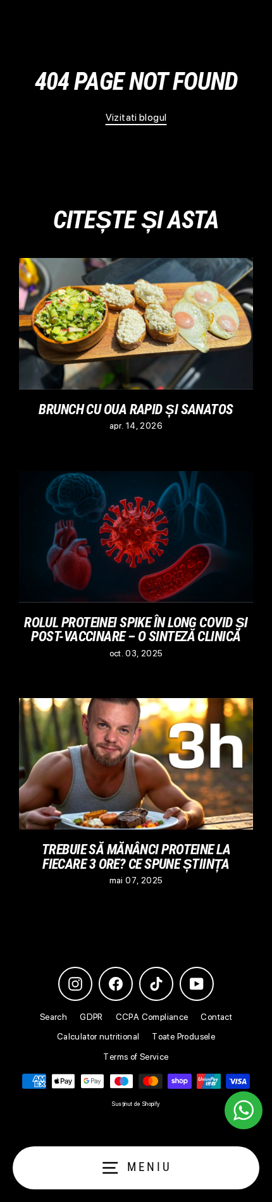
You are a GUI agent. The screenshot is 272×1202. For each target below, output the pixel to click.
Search (53, 1017)
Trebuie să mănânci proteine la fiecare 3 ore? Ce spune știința (136, 856)
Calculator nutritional (98, 1036)
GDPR (91, 1017)
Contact (216, 1017)
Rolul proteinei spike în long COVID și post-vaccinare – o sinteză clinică (136, 629)
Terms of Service (135, 1057)
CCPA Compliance (152, 1017)
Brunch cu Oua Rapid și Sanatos (136, 409)
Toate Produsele (183, 1036)
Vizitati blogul (136, 117)
